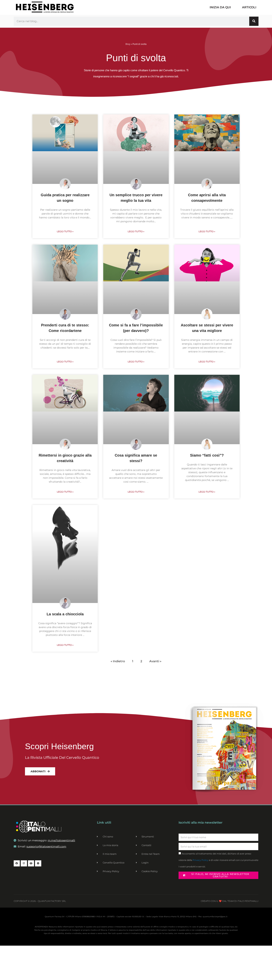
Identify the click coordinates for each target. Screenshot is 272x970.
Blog (127, 44)
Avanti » (155, 661)
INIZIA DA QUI (220, 7)
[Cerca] (253, 21)
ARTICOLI (249, 7)
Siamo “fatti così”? (207, 455)
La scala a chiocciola (65, 614)
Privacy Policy (200, 860)
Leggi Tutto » (65, 231)
